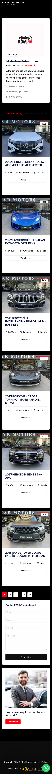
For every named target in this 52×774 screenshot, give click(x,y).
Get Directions (31, 65)
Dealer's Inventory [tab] (13, 113)
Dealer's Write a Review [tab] (36, 113)
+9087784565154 (17, 86)
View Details (26, 180)
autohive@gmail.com (18, 91)
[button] (46, 768)
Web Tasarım (14, 768)
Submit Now (26, 657)
